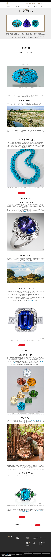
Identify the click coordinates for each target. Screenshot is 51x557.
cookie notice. (6, 554)
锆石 (29, 44)
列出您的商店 (33, 3)
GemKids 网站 (27, 542)
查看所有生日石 (38, 525)
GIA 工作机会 (34, 538)
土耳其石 (25, 44)
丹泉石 (28, 44)
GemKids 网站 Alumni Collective (28, 544)
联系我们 (34, 543)
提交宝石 (30, 3)
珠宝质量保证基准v (28, 545)
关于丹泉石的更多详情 (22, 345)
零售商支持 (27, 537)
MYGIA (39, 3)
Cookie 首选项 (40, 537)
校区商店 (36, 3)
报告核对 (27, 3)
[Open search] (44, 3)
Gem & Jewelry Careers (35, 537)
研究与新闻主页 (17, 538)
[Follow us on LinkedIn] (41, 542)
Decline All (46, 553)
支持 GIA (34, 542)
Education (17, 537)
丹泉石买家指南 (28, 345)
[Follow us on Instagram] (44, 542)
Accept (37, 553)
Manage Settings (28, 553)
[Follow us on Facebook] (39, 542)
